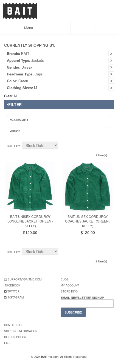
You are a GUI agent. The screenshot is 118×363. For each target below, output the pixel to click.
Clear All (11, 95)
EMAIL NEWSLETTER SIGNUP (83, 297)
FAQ (7, 343)
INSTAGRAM (15, 297)
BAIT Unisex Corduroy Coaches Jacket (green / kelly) (87, 221)
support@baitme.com (24, 279)
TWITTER (13, 291)
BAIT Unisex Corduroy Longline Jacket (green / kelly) (30, 221)
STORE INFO (69, 291)
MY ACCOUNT (70, 285)
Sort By (13, 146)
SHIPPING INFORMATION (20, 331)
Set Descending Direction (63, 146)
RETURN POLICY (15, 337)
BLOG (65, 279)
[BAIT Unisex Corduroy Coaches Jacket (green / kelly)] (87, 187)
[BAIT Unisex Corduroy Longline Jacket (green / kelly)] (30, 187)
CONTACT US (13, 325)
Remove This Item (111, 53)
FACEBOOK (12, 285)
